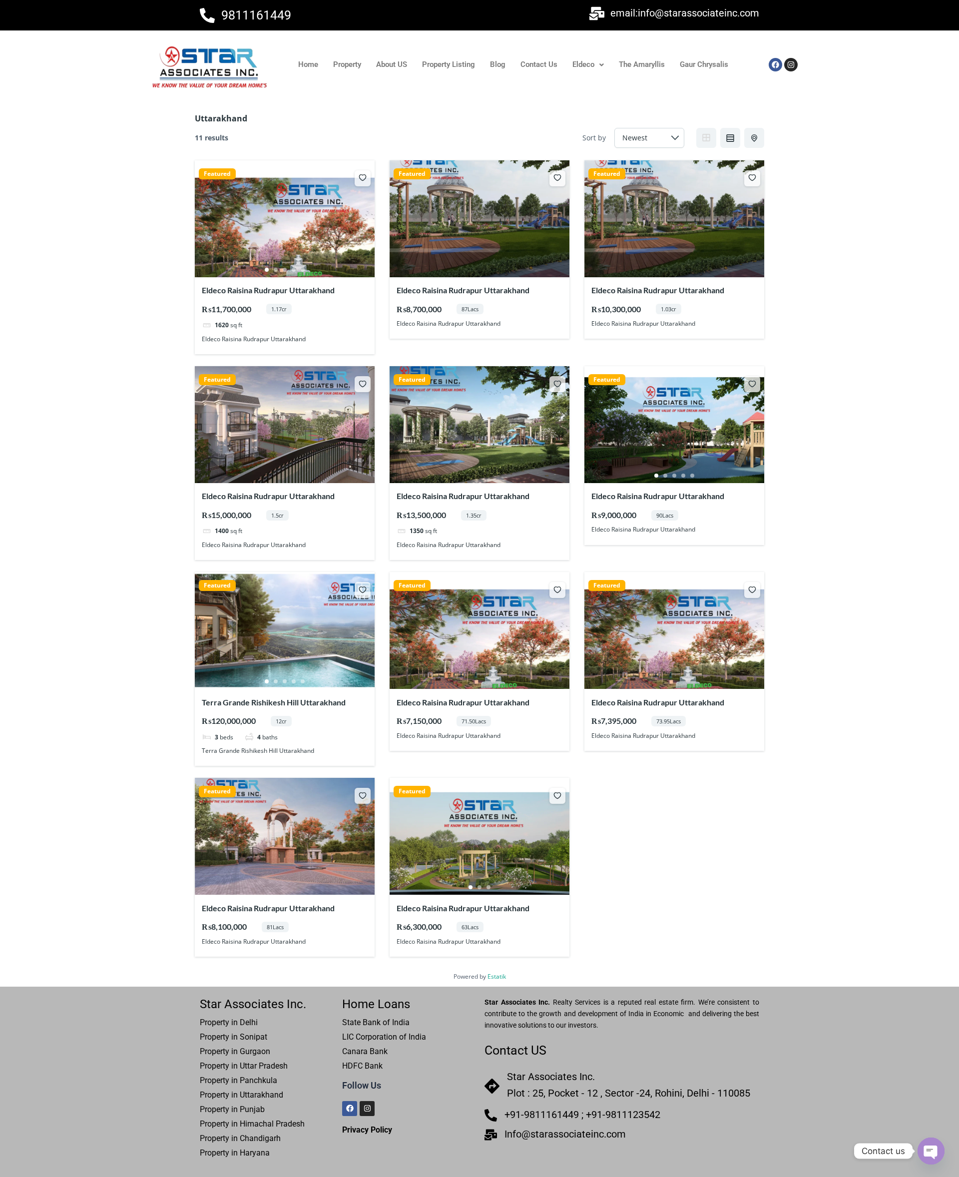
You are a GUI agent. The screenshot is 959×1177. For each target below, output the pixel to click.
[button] (588, 64)
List (730, 138)
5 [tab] (303, 270)
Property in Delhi (230, 1022)
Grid (706, 138)
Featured (217, 174)
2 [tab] (276, 270)
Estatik (496, 976)
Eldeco (583, 64)
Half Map (754, 138)
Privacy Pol (362, 1130)
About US (391, 64)
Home (308, 64)
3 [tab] (285, 270)
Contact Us (538, 64)
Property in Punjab (232, 1109)
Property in (244, 1066)
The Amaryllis (642, 64)
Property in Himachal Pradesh (252, 1124)
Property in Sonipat (233, 1037)
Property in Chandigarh (240, 1138)
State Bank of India (376, 1022)
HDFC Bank (362, 1066)
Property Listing (448, 64)
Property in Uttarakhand (241, 1095)
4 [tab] (294, 270)
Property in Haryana (235, 1153)
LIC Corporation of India (384, 1037)
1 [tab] (267, 270)
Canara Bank (365, 1051)
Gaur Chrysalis (704, 64)
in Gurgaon (249, 1051)
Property (347, 64)
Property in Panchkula (238, 1080)
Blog (497, 64)
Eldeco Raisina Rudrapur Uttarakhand (268, 290)
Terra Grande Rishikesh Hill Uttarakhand (274, 702)
